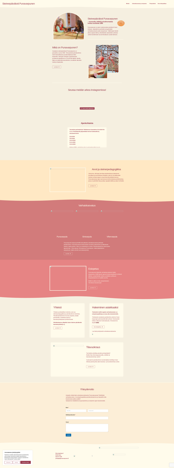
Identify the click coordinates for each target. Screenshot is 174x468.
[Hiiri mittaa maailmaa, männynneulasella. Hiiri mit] (101, 100)
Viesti (67, 422)
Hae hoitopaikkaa (162, 3)
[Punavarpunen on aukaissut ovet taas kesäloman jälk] (57, 100)
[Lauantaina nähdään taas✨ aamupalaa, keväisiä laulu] (87, 100)
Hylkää (16, 462)
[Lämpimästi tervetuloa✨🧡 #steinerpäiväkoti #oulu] (72, 100)
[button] (128, 3)
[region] (18, 457)
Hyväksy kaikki (25, 462)
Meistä (127, 3)
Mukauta (8, 462)
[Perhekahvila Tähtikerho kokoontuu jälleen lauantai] (116, 100)
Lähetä (68, 435)
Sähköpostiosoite (71, 415)
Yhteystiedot (152, 3)
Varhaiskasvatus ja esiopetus (139, 3)
